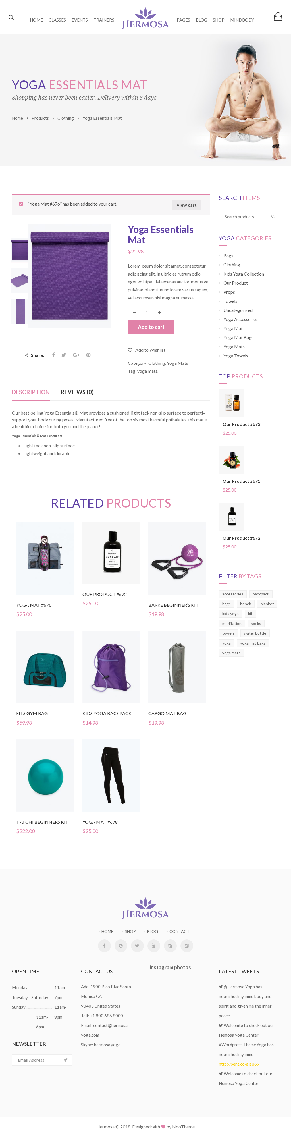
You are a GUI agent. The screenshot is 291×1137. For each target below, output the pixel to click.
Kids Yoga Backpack (107, 713)
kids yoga (230, 613)
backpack (261, 593)
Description (31, 391)
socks (256, 623)
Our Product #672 (104, 594)
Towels (230, 301)
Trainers (103, 19)
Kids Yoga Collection (243, 273)
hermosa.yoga (107, 1044)
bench (245, 603)
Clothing (156, 363)
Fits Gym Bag (32, 713)
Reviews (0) (77, 391)
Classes (57, 19)
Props (229, 292)
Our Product (235, 282)
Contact (179, 931)
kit (250, 613)
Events (80, 19)
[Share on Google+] (76, 355)
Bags (228, 255)
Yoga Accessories (240, 319)
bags (226, 603)
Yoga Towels (235, 355)
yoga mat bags (253, 643)
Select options (13, 776)
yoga (226, 643)
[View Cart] (278, 16)
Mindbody (242, 19)
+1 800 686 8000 (106, 1015)
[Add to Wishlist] (46, 569)
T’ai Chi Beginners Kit (42, 822)
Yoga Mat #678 (100, 822)
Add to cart (151, 327)
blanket (267, 603)
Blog (201, 19)
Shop (219, 19)
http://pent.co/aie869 (239, 1063)
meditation (232, 623)
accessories (232, 593)
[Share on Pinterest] (88, 355)
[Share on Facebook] (54, 355)
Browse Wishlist (46, 785)
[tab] (31, 392)
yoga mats (147, 371)
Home (36, 19)
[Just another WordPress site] (145, 17)
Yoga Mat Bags (238, 337)
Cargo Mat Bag (167, 713)
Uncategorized (238, 310)
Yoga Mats (177, 363)
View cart (186, 205)
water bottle (255, 633)
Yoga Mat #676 (33, 605)
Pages (183, 19)
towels (228, 633)
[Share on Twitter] (64, 355)
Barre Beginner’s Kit (173, 605)
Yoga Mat (233, 328)
